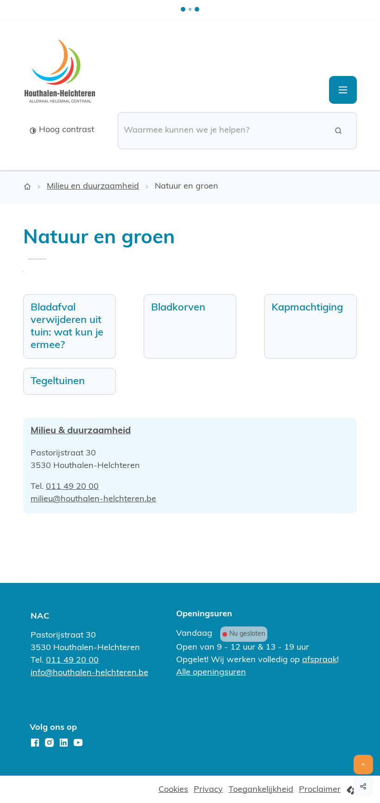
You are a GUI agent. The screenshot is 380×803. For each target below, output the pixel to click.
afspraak (319, 660)
